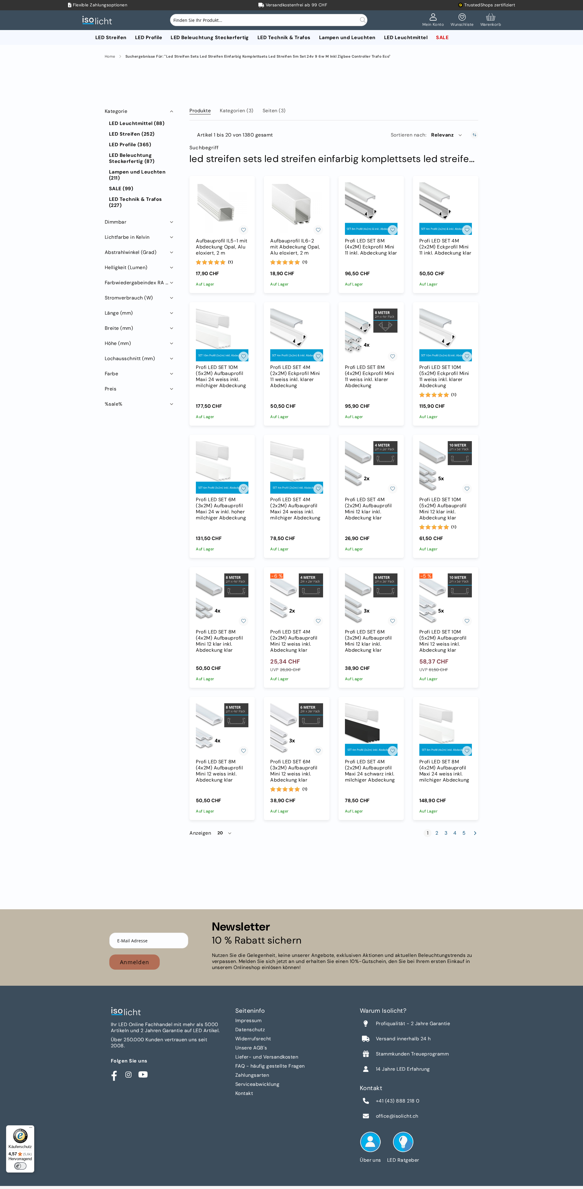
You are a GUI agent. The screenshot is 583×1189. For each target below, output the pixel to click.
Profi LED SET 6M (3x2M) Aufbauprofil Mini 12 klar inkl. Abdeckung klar (368, 641)
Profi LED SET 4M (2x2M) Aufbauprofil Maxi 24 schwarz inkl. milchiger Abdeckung (370, 771)
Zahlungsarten (252, 1075)
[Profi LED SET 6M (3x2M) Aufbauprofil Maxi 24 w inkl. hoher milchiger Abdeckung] (222, 467)
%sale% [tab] (114, 404)
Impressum (248, 1020)
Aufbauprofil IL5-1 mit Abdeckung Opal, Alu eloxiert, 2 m (221, 247)
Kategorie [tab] (116, 111)
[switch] (20, 1166)
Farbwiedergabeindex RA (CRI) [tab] (140, 282)
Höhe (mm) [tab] (118, 343)
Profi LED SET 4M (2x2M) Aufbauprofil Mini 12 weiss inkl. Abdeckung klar (293, 641)
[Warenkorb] (490, 20)
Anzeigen (200, 833)
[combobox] (268, 20)
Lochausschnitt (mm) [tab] (130, 358)
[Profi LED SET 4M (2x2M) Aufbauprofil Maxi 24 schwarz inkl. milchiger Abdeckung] (371, 729)
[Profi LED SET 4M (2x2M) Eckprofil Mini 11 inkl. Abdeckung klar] (445, 208)
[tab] (200, 109)
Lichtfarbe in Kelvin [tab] (127, 237)
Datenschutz (250, 1029)
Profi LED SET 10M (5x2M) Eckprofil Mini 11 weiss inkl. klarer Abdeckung (444, 376)
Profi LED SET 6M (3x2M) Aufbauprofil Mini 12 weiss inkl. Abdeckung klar (293, 771)
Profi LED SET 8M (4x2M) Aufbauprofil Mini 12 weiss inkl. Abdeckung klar (219, 771)
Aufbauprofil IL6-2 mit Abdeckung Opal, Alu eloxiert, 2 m (295, 247)
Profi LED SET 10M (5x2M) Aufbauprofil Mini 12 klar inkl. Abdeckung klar (443, 509)
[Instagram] (128, 1075)
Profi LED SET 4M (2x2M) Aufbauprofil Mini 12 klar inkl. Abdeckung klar (368, 509)
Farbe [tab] (111, 373)
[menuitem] (111, 37)
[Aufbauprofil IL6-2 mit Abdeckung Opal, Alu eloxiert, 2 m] (296, 208)
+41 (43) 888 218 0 (398, 1101)
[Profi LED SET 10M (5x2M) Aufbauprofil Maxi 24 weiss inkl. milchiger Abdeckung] (222, 335)
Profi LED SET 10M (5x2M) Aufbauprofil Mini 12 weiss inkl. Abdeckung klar (443, 641)
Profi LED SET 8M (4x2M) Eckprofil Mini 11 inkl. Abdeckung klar (371, 247)
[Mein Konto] (433, 20)
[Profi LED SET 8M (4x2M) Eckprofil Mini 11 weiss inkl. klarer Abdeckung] (371, 335)
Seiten (274, 110)
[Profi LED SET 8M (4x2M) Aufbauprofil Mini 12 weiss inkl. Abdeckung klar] (222, 729)
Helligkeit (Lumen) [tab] (126, 267)
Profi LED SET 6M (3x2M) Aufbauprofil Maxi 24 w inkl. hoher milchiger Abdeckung (221, 509)
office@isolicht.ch (397, 1116)
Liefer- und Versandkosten (266, 1057)
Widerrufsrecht (253, 1038)
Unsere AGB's (251, 1048)
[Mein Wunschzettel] (462, 20)
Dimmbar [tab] (115, 222)
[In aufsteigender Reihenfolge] (474, 135)
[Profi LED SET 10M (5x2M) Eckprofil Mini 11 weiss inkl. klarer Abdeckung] (445, 335)
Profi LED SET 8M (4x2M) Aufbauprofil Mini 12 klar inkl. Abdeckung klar (219, 641)
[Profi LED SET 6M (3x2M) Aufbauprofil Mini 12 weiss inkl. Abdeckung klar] (296, 729)
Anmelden (134, 962)
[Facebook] (114, 1075)
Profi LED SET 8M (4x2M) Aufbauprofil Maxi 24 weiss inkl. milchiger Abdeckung (444, 771)
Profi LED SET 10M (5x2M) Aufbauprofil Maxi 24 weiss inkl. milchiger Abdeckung (221, 376)
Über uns (370, 1160)
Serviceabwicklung (257, 1084)
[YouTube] (143, 1075)
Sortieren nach (408, 135)
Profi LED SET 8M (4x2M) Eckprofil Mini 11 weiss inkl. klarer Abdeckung (369, 376)
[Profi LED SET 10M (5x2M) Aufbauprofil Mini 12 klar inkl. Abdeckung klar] (445, 467)
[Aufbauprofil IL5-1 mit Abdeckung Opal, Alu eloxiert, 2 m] (222, 208)
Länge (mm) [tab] (119, 313)
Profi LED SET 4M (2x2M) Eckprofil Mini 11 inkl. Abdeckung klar (445, 247)
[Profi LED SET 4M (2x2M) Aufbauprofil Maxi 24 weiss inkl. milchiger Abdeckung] (296, 467)
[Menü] (30, 1129)
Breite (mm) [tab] (119, 328)
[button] (447, 135)
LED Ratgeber (403, 1160)
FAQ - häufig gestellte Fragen (270, 1066)
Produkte (200, 110)
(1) (230, 262)
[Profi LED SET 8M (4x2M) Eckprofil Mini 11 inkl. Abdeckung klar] (371, 208)
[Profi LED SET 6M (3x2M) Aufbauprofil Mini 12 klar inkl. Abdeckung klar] (371, 599)
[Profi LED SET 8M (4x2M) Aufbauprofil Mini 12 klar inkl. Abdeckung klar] (222, 599)
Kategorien (237, 110)
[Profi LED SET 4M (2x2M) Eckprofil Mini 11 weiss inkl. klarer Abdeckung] (296, 335)
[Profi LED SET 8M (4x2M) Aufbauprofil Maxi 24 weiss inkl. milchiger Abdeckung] (445, 729)
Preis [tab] (110, 389)
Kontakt (244, 1093)
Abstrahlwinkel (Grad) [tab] (130, 252)
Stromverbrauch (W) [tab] (129, 298)
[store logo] (98, 20)
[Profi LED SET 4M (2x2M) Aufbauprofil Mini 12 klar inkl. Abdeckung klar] (371, 467)
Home (110, 56)
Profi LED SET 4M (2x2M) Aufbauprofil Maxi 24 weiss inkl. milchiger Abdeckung (295, 509)
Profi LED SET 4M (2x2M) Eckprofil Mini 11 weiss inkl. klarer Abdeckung (295, 376)
